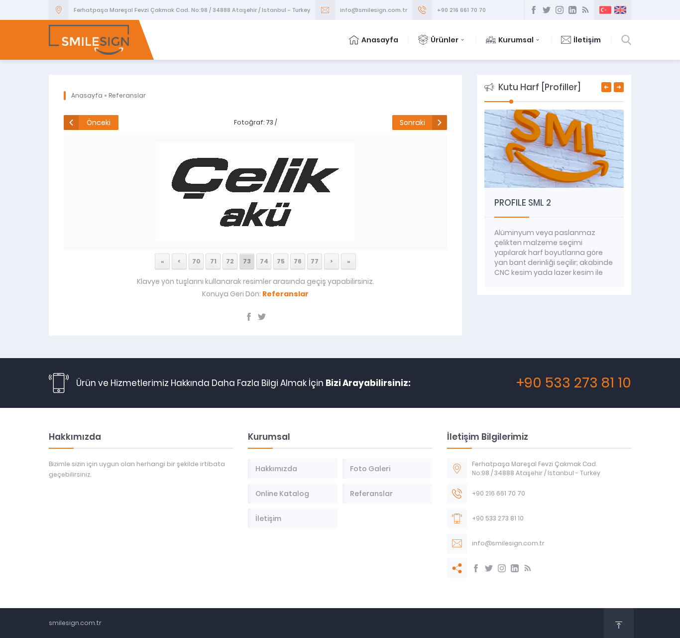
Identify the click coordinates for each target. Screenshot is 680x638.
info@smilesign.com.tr (373, 10)
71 (213, 261)
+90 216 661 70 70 (461, 10)
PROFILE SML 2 (522, 203)
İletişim (587, 40)
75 (281, 261)
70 (196, 261)
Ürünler (444, 40)
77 (315, 261)
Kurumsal (516, 40)
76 (298, 261)
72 (230, 261)
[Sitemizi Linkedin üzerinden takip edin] (572, 10)
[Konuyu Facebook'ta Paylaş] (249, 317)
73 (247, 261)
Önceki (99, 123)
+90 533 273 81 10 (573, 382)
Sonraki (412, 123)
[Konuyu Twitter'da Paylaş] (262, 317)
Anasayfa (379, 40)
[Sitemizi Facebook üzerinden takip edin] (534, 10)
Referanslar (127, 95)
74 (264, 261)
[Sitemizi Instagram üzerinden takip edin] (560, 10)
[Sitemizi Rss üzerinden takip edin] (585, 10)
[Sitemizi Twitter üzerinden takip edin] (547, 10)
